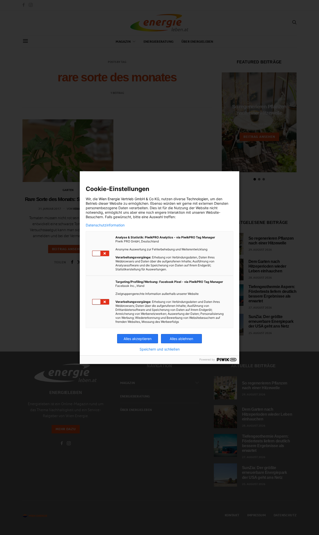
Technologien (197, 199)
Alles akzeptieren (138, 339)
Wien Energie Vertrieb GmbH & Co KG (129, 199)
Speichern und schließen (160, 349)
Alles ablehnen (181, 339)
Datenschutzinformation (105, 225)
